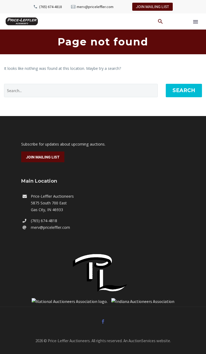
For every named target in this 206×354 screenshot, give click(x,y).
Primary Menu (195, 22)
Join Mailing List (152, 7)
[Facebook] (103, 321)
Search (183, 90)
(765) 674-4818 (50, 6)
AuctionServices (142, 340)
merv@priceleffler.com (95, 6)
